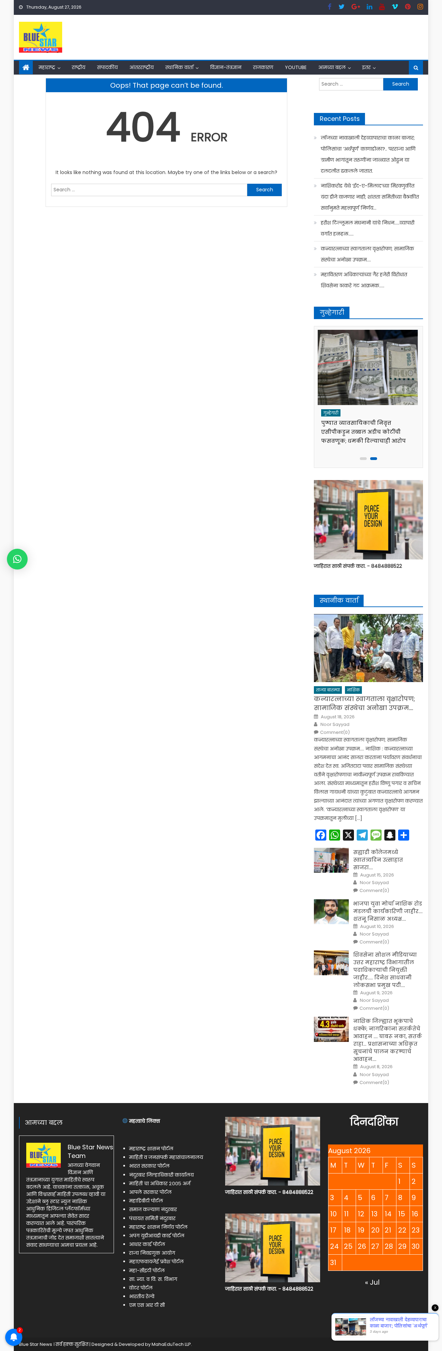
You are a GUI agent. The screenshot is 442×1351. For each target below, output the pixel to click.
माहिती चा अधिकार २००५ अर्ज (159, 1183)
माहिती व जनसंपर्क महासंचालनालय (166, 1157)
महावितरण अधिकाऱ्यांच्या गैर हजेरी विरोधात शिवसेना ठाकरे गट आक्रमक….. (364, 280)
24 (334, 1246)
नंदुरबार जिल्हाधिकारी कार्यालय (161, 1174)
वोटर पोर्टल (141, 1287)
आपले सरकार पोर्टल (150, 1192)
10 (333, 1214)
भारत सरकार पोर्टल (149, 1165)
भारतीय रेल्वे (141, 1296)
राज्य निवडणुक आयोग (152, 1252)
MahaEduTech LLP (171, 1344)
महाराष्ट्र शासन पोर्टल (151, 1148)
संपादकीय (107, 67)
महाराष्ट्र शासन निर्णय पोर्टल (158, 1227)
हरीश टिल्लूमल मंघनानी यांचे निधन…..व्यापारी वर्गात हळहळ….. (367, 228)
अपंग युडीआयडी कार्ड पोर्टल (156, 1235)
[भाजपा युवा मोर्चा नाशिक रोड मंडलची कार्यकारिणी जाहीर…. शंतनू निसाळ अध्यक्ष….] (331, 911)
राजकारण (263, 67)
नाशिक (353, 690)
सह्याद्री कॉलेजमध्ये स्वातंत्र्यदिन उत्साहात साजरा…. (378, 860)
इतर (366, 67)
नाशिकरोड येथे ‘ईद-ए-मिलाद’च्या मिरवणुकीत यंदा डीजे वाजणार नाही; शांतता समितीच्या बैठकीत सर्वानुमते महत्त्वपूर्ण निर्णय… (370, 196)
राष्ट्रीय (78, 67)
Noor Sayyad (334, 724)
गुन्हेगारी (331, 413)
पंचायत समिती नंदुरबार (152, 1218)
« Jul (372, 1282)
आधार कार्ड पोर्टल (147, 1244)
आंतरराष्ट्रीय (141, 67)
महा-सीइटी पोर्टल (147, 1270)
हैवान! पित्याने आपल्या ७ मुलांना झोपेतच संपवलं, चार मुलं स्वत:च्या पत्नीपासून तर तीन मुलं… (362, 431)
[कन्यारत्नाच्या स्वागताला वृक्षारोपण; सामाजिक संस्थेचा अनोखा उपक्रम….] (368, 648)
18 (347, 1230)
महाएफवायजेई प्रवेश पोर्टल (156, 1261)
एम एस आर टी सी (147, 1305)
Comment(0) (335, 732)
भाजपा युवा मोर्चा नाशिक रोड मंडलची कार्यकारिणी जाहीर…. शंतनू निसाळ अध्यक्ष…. (388, 911)
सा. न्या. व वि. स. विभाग (153, 1279)
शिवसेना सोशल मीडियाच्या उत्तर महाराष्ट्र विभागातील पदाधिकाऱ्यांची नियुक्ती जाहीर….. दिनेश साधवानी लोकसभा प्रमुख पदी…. (385, 970)
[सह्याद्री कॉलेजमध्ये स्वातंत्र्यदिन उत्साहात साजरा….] (331, 860)
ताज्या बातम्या (328, 690)
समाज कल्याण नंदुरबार (153, 1209)
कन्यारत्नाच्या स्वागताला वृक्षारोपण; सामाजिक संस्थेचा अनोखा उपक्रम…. (367, 254)
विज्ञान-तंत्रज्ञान (225, 67)
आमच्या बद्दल (332, 67)
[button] (17, 559)
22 (402, 1230)
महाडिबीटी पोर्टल (146, 1200)
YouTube (296, 67)
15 (401, 1214)
